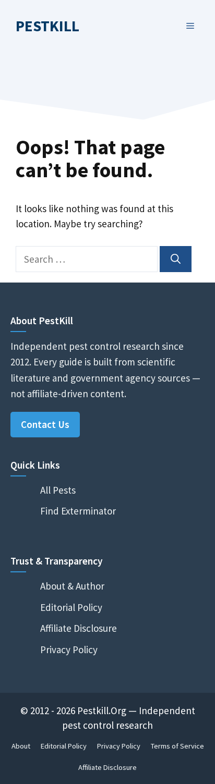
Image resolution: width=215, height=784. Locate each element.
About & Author (72, 586)
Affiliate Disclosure (78, 628)
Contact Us (45, 424)
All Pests (58, 490)
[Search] (176, 259)
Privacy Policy (69, 649)
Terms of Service (177, 746)
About (20, 746)
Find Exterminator (78, 511)
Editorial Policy (71, 607)
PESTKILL (47, 25)
